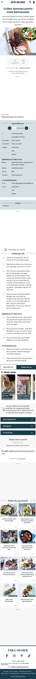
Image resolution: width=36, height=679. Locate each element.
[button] (8, 387)
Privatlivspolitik (14, 673)
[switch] (4, 249)
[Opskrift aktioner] (15, 527)
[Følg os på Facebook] (7, 655)
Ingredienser (8, 367)
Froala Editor (22, 458)
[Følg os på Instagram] (14, 655)
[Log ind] (33, 2)
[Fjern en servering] (9, 128)
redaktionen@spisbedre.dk (19, 667)
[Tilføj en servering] (26, 128)
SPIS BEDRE (18, 2)
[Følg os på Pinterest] (22, 655)
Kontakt (6, 671)
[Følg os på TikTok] (29, 655)
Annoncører (14, 671)
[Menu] (4, 2)
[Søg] (30, 2)
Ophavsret (4, 673)
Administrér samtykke (28, 673)
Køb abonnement (25, 671)
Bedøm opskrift (25, 68)
